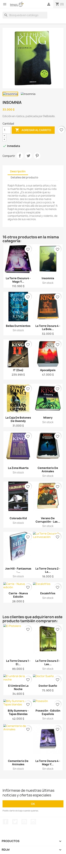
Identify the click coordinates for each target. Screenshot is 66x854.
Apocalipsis (48, 370)
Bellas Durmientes (18, 326)
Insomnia (48, 278)
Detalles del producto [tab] (24, 177)
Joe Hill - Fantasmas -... (18, 570)
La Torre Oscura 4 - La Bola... (47, 327)
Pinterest (37, 155)
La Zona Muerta (18, 468)
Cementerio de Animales (48, 469)
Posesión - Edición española (48, 712)
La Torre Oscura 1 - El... (18, 662)
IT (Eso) (18, 370)
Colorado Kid (18, 518)
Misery (47, 417)
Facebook (5, 821)
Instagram (33, 821)
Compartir (19, 155)
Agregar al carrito (33, 130)
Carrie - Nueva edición (18, 595)
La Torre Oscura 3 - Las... (47, 662)
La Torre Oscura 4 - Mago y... (18, 279)
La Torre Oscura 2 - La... (47, 570)
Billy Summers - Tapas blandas (18, 712)
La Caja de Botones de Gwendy (18, 419)
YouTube (24, 821)
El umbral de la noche (18, 687)
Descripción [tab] (18, 171)
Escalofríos (47, 593)
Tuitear (28, 155)
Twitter (15, 821)
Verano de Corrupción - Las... (48, 519)
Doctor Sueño (48, 686)
